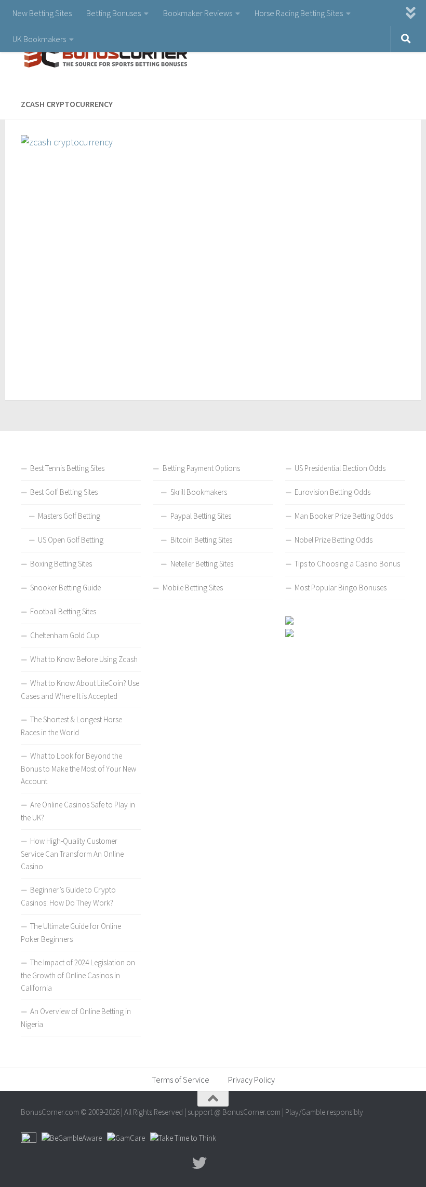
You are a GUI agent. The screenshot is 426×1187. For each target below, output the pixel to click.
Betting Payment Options (201, 468)
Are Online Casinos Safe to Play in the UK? (78, 811)
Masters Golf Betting (69, 516)
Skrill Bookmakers (198, 492)
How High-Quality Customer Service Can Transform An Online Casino (72, 853)
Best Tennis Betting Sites (67, 468)
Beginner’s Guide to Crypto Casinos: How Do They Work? (68, 896)
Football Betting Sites (63, 611)
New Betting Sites (42, 13)
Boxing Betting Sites (61, 564)
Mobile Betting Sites (193, 587)
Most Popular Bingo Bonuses (341, 587)
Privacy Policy (251, 1079)
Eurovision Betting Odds (332, 492)
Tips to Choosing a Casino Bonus (347, 564)
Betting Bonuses (113, 13)
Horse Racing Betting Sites (299, 13)
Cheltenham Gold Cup (64, 635)
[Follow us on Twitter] (199, 1163)
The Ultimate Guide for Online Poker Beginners (71, 932)
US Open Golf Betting (70, 540)
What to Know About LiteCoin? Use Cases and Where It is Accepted (80, 689)
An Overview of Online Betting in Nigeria (76, 1017)
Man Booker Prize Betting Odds (344, 516)
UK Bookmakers (39, 39)
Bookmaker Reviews (197, 13)
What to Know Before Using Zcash (84, 659)
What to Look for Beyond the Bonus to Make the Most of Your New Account (78, 768)
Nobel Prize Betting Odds (333, 540)
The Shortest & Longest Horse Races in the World (71, 725)
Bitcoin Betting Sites (201, 540)
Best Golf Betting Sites (64, 492)
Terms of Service (180, 1079)
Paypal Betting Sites (200, 516)
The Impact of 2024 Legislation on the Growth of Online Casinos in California (78, 975)
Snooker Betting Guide (65, 587)
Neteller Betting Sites (201, 564)
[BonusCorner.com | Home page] (104, 57)
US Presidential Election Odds (340, 468)
